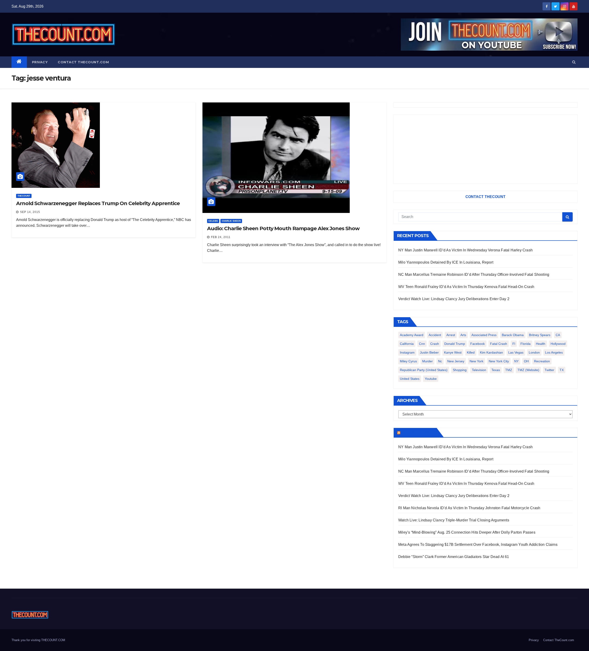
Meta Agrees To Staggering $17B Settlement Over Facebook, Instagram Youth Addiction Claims (477, 544)
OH (526, 361)
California (407, 344)
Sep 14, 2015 (30, 212)
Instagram (407, 352)
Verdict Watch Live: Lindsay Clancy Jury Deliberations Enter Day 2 (453, 299)
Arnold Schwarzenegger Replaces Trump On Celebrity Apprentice (98, 203)
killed (471, 352)
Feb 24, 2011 (221, 237)
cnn (422, 344)
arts (463, 335)
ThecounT (23, 196)
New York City (499, 361)
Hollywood (558, 344)
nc (440, 361)
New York (476, 361)
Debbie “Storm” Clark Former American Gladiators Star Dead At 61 (453, 557)
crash (434, 344)
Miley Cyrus (408, 361)
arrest (450, 335)
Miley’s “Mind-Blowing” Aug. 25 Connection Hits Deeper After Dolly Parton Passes (466, 532)
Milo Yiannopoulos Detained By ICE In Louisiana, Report (445, 262)
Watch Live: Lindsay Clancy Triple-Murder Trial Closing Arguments (453, 520)
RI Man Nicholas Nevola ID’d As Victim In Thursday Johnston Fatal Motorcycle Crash (469, 508)
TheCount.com (418, 432)
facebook (477, 344)
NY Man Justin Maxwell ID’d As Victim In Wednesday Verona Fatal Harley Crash (465, 250)
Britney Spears (539, 335)
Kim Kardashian (491, 352)
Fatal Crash (498, 344)
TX (562, 370)
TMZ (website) (528, 370)
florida (525, 344)
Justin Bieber (429, 352)
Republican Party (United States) (424, 370)
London (534, 352)
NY (516, 361)
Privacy (40, 62)
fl (513, 344)
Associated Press (484, 335)
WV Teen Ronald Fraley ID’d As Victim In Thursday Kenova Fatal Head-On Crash (466, 287)
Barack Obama (513, 335)
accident (435, 335)
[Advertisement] (485, 149)
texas (495, 370)
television (479, 370)
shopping (460, 370)
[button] (574, 62)
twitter (549, 370)
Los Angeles (554, 352)
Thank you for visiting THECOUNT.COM (38, 640)
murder (427, 361)
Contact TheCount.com (83, 62)
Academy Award (411, 335)
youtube (431, 379)
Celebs (213, 221)
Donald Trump (454, 344)
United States (409, 379)
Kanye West (453, 352)
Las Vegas (515, 352)
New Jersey (455, 361)
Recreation (542, 361)
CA (558, 335)
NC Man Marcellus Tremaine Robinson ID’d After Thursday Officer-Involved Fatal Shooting (473, 274)
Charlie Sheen (231, 221)
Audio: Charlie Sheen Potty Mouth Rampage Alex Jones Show (283, 228)
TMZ (508, 370)
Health (540, 344)
